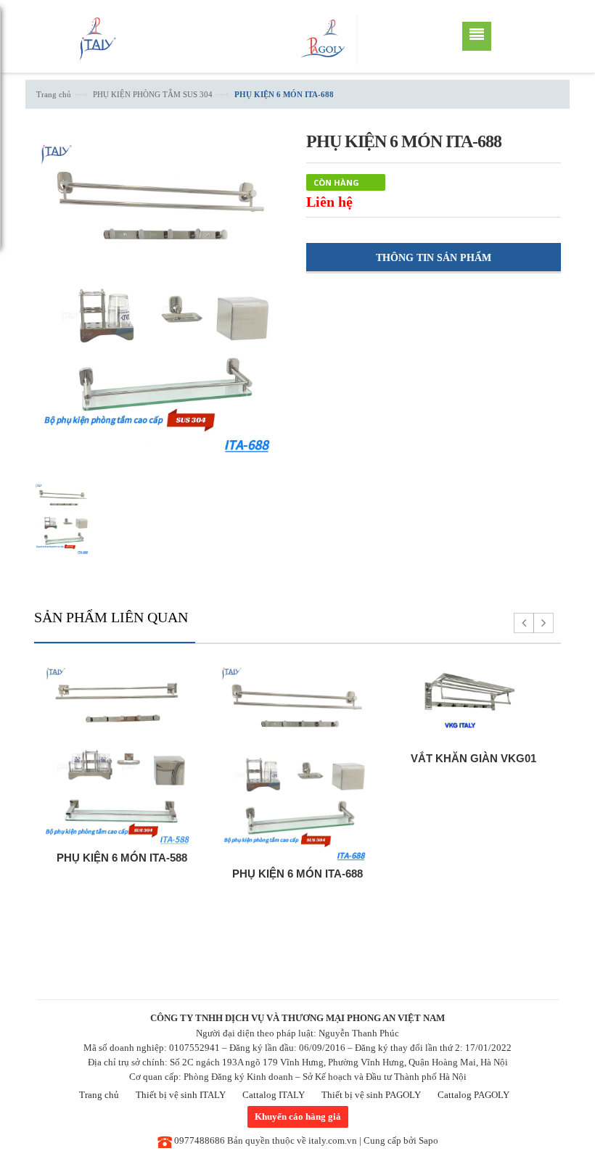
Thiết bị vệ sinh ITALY (181, 1094)
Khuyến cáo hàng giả (298, 1116)
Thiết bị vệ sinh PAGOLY (371, 1094)
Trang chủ (53, 94)
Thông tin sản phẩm (433, 257)
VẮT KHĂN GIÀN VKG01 (473, 758)
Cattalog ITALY (273, 1094)
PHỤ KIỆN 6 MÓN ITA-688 (297, 873)
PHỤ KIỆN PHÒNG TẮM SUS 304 (153, 94)
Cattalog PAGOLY (473, 1094)
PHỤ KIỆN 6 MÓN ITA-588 (122, 857)
